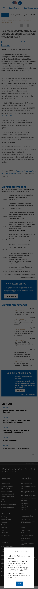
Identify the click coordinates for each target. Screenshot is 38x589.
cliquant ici (13, 577)
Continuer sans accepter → (22, 552)
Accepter (19, 583)
